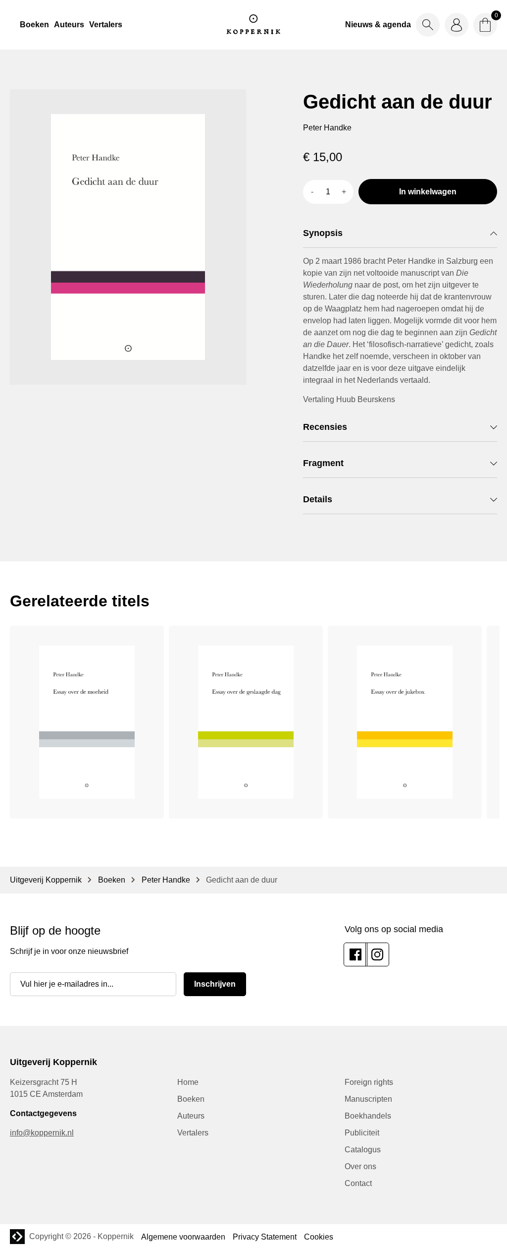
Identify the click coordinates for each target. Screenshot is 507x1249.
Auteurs (69, 24)
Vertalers (105, 24)
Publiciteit (362, 1133)
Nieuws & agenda (378, 24)
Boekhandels (368, 1116)
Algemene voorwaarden (183, 1237)
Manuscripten (368, 1099)
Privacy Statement (265, 1237)
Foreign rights (369, 1082)
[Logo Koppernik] (253, 25)
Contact (358, 1183)
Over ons (360, 1166)
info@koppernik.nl (42, 1133)
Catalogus (363, 1149)
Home (188, 1082)
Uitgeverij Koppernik (46, 880)
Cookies (318, 1237)
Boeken (34, 24)
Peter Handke (166, 880)
